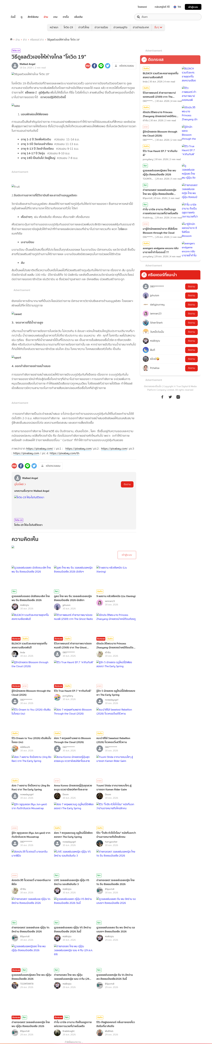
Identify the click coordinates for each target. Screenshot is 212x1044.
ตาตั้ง (66, 17)
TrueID (20, 7)
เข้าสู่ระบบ (193, 7)
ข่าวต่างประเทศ (141, 27)
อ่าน (46, 17)
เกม (55, 17)
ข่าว (25, 40)
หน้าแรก (54, 27)
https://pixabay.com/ (39, 448)
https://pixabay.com (78, 448)
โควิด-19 (68, 27)
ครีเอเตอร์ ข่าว (37, 40)
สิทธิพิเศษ (33, 17)
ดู (21, 17)
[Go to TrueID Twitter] (170, 399)
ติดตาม (127, 484)
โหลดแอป (142, 6)
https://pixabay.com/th (64, 453)
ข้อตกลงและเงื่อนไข (152, 386)
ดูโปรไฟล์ (19, 484)
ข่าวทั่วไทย (83, 27)
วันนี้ (13, 17)
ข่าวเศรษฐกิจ (120, 27)
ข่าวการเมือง (101, 27)
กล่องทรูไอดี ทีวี (162, 6)
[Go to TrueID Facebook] (162, 399)
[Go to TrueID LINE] (178, 399)
